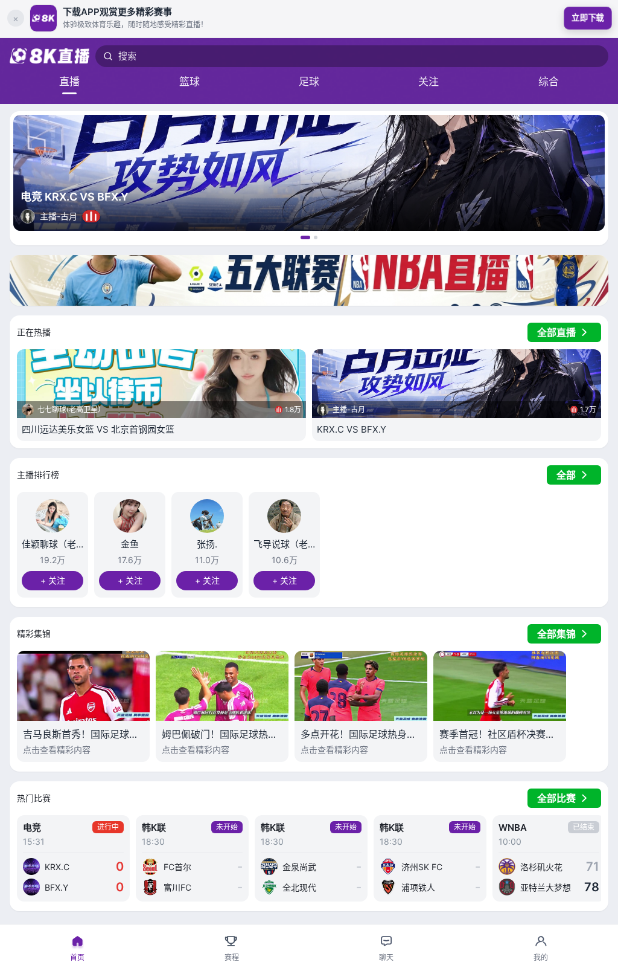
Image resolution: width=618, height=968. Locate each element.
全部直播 (556, 332)
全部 (566, 475)
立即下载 (588, 17)
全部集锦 (556, 634)
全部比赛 (556, 798)
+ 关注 (52, 580)
